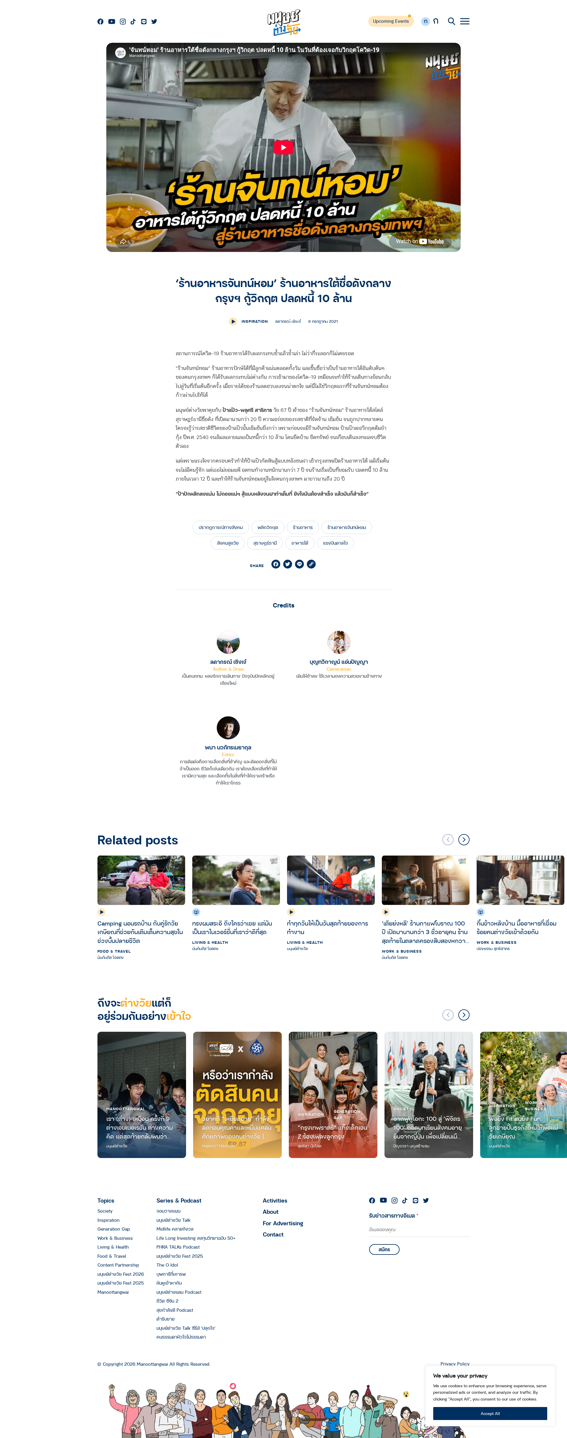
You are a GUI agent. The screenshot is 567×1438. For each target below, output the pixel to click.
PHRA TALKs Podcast (178, 1247)
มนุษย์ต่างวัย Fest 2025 (120, 1283)
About (270, 1211)
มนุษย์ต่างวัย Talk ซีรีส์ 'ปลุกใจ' (186, 1328)
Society (402, 1109)
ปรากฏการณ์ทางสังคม (221, 527)
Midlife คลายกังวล (175, 1229)
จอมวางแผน (168, 1211)
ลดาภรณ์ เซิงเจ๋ (228, 662)
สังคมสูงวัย (228, 543)
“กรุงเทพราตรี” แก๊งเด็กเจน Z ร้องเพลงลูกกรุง (332, 1132)
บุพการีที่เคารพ (171, 1274)
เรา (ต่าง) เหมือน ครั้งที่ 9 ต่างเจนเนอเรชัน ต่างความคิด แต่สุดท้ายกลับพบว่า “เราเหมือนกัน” (139, 1127)
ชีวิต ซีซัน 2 (167, 1301)
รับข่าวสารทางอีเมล (393, 1215)
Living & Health (210, 942)
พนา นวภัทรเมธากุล (228, 747)
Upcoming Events (391, 21)
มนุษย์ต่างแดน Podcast (179, 1292)
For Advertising (283, 1223)
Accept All (490, 1413)
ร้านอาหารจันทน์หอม (347, 527)
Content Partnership (118, 1265)
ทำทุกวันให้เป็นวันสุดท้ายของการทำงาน (327, 927)
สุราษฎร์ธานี (265, 543)
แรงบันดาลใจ (335, 543)
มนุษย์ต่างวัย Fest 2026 (120, 1274)
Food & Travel (114, 951)
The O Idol (167, 1265)
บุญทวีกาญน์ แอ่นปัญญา (339, 662)
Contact (273, 1234)
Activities (275, 1200)
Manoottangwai (125, 1109)
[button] (464, 839)
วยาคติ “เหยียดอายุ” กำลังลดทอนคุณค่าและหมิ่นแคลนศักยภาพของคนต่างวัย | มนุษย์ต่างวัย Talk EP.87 (236, 1127)
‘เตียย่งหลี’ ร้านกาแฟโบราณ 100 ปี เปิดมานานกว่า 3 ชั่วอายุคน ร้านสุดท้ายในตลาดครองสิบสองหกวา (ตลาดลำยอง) (424, 932)
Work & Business (402, 951)
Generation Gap (347, 1114)
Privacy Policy (455, 1364)
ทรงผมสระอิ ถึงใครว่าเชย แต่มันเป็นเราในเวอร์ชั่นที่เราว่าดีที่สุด (232, 927)
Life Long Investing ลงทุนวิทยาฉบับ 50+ (196, 1238)
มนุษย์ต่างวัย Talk (173, 1220)
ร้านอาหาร (303, 527)
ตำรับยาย (166, 1319)
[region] (490, 1396)
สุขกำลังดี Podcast (175, 1310)
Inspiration (255, 321)
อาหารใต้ (299, 543)
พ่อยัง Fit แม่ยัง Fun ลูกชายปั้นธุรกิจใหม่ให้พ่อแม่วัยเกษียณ (523, 1127)
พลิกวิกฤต (268, 527)
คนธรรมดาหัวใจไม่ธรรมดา (181, 1337)
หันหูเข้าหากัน (169, 1283)
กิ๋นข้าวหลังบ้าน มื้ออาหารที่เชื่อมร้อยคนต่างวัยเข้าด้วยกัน (516, 927)
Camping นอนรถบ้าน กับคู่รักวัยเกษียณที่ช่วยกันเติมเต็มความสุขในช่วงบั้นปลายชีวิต (140, 932)
